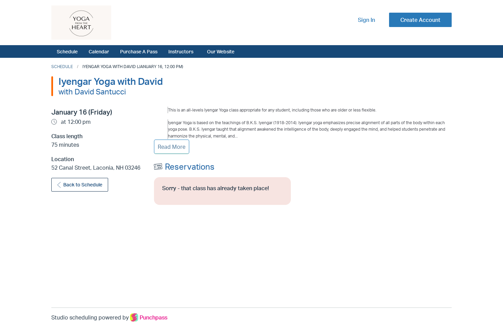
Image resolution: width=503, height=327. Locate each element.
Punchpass (153, 317)
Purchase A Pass (138, 51)
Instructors (180, 51)
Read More (171, 146)
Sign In (366, 19)
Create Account (420, 19)
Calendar (99, 51)
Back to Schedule (82, 184)
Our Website (220, 51)
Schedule (67, 51)
